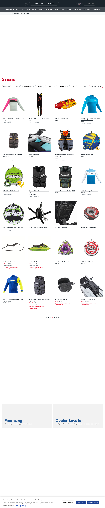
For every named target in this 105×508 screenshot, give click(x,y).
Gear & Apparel (9, 9)
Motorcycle (49, 9)
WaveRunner (96, 9)
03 (50, 317)
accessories (25, 13)
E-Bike (34, 9)
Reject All (80, 502)
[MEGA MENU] (26, 4)
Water (43, 3)
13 (58, 317)
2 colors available (34, 122)
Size (73, 86)
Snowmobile (87, 9)
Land (36, 3)
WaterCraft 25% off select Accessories (11, 268)
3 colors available (8, 160)
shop (11, 13)
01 (46, 317)
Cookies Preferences (68, 502)
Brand (49, 86)
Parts (17, 9)
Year (17, 86)
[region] (52, 502)
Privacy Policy (21, 506)
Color (83, 86)
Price (39, 86)
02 (48, 317)
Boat (28, 9)
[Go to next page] (60, 317)
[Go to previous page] (44, 317)
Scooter (69, 9)
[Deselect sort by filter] (101, 86)
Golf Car (41, 9)
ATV (23, 9)
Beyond (51, 3)
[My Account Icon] (89, 3)
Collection (62, 86)
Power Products (59, 9)
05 (54, 317)
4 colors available (86, 123)
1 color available (7, 122)
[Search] (86, 3)
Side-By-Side (77, 9)
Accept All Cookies (93, 502)
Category (28, 86)
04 (52, 317)
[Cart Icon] (93, 3)
